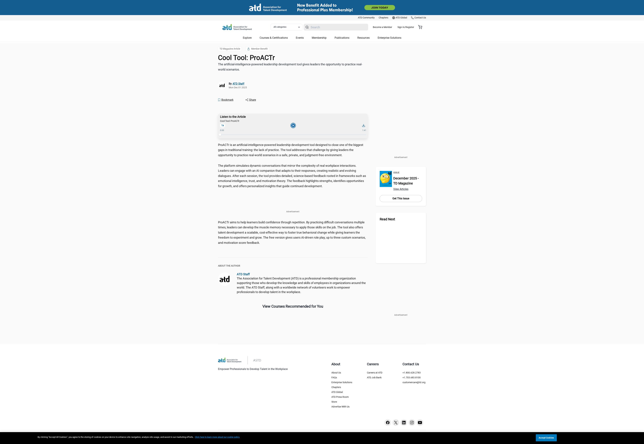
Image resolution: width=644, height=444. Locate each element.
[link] (366, 17)
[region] (322, 438)
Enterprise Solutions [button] (389, 37)
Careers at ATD (374, 372)
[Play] (293, 125)
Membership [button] (319, 37)
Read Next (387, 219)
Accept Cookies (546, 437)
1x (222, 125)
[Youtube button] (420, 422)
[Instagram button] (412, 422)
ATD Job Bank (374, 377)
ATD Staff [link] (238, 83)
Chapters (336, 387)
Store (334, 401)
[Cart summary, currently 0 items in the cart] (421, 27)
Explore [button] (247, 37)
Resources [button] (363, 37)
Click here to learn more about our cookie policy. (217, 437)
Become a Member (382, 27)
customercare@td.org (413, 382)
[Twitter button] (395, 422)
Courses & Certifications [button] (274, 37)
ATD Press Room (340, 397)
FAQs (334, 377)
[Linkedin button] (403, 422)
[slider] (220, 135)
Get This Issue (400, 198)
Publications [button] (342, 37)
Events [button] (300, 37)
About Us (336, 372)
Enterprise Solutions (341, 382)
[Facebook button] (387, 422)
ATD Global (337, 392)
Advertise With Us (340, 406)
